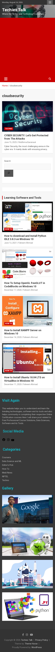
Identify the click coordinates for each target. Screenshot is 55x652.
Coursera (6, 457)
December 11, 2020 (13, 384)
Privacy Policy (41, 640)
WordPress (36, 647)
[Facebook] (4, 440)
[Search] (8, 173)
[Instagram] (8, 440)
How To (8, 229)
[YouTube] (12, 441)
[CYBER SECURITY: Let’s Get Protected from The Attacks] (27, 116)
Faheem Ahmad (25, 243)
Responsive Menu (50, 2)
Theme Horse (31, 643)
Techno (8, 129)
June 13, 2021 (10, 243)
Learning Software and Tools (22, 197)
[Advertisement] (27, 46)
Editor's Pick (7, 465)
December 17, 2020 (13, 290)
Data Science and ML (12, 461)
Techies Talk (14, 9)
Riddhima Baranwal (27, 142)
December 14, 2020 (13, 337)
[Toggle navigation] (6, 79)
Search (7, 161)
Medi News (7, 472)
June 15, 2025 (10, 142)
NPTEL (5, 476)
